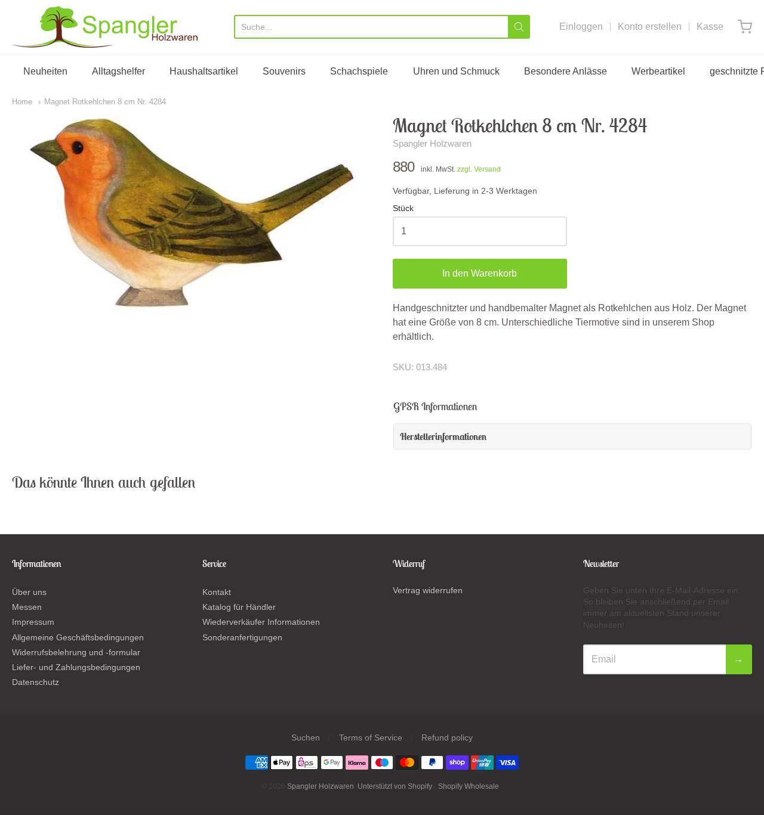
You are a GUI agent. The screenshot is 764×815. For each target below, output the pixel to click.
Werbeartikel (658, 71)
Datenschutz (35, 682)
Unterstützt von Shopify (395, 786)
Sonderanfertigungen (242, 637)
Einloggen (581, 26)
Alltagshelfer (118, 71)
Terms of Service (370, 737)
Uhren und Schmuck (456, 71)
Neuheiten (45, 71)
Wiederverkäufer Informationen (261, 622)
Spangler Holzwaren (432, 143)
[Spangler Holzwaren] (105, 27)
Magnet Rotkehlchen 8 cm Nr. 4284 (105, 101)
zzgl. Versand (479, 169)
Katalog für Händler (239, 607)
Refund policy (447, 737)
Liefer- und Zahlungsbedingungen (76, 667)
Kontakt (216, 592)
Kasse (710, 26)
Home (22, 101)
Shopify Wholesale (468, 786)
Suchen (305, 737)
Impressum (33, 622)
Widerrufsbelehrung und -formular (76, 652)
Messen (27, 607)
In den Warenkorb (479, 273)
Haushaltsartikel (204, 71)
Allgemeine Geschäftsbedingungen (78, 637)
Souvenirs (284, 71)
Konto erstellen (650, 26)
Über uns (29, 592)
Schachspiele (359, 71)
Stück (403, 208)
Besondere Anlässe (565, 71)
